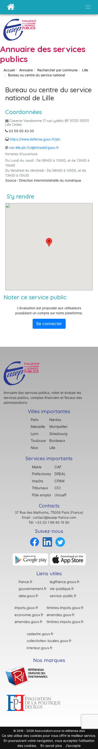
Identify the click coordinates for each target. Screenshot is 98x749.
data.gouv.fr (28, 596)
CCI (57, 488)
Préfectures (41, 474)
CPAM (59, 481)
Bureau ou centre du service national (36, 75)
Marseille (38, 426)
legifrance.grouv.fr (64, 582)
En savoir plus (51, 746)
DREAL (60, 474)
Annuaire (26, 70)
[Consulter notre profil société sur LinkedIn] (47, 541)
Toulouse (38, 440)
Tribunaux (40, 488)
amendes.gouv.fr (28, 621)
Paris (35, 419)
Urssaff (60, 495)
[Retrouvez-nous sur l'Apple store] (68, 559)
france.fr (25, 582)
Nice (34, 447)
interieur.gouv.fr (39, 648)
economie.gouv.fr (29, 615)
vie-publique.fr (62, 588)
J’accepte (73, 746)
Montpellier (58, 426)
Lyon (35, 433)
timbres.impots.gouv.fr (65, 607)
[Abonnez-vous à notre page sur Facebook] (34, 541)
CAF (58, 467)
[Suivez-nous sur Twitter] (60, 541)
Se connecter (49, 323)
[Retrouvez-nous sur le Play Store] (30, 559)
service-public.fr (63, 596)
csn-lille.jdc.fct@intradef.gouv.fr (34, 147)
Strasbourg (58, 433)
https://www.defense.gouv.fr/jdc (35, 139)
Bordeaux (57, 440)
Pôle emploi (41, 495)
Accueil (9, 70)
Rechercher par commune (57, 70)
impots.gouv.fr (26, 607)
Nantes (55, 419)
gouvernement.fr (32, 588)
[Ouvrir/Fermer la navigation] (88, 7)
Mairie (37, 467)
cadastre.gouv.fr (40, 634)
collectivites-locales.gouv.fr (49, 640)
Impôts (37, 481)
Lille (85, 70)
